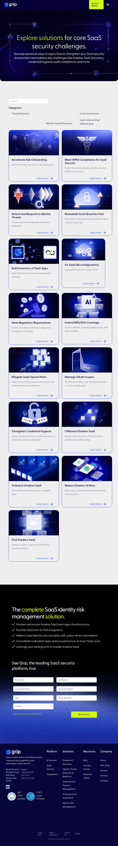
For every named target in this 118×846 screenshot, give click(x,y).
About (103, 760)
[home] (10, 4)
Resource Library (87, 776)
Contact (104, 780)
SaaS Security (50, 767)
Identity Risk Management (69, 805)
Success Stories (87, 767)
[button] (108, 4)
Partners (104, 775)
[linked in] (8, 787)
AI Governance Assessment (70, 796)
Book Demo (84, 714)
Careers (104, 770)
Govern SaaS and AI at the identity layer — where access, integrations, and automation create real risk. (24, 760)
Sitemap (77, 833)
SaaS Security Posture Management (69, 785)
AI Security (52, 760)
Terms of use (67, 833)
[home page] (13, 752)
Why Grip (104, 765)
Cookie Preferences (53, 833)
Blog (85, 760)
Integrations (52, 774)
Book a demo (95, 4)
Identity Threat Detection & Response (69, 773)
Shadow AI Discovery (68, 762)
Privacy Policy (40, 833)
